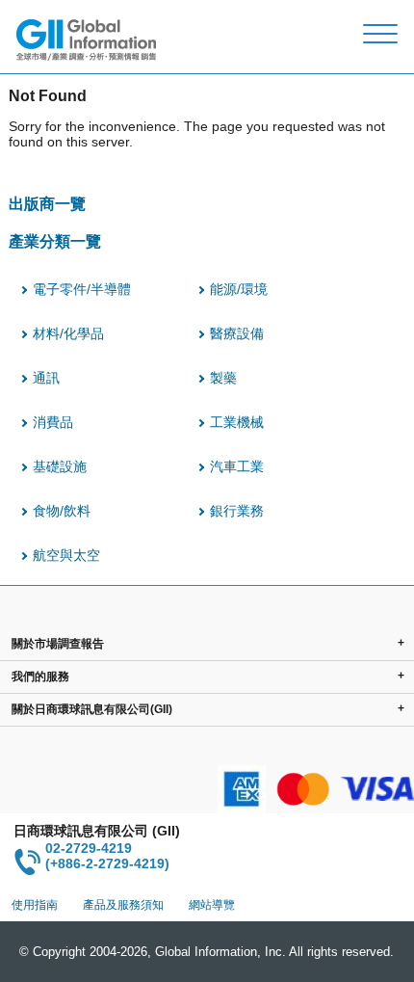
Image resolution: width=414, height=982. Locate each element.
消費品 (53, 422)
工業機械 (237, 422)
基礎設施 (60, 466)
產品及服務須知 (123, 905)
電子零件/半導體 (82, 289)
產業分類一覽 (55, 241)
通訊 (46, 377)
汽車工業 (237, 466)
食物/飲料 (62, 510)
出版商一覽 (47, 203)
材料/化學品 (68, 333)
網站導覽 (212, 905)
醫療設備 (237, 333)
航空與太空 (66, 555)
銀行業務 (237, 510)
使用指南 (35, 905)
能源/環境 (239, 289)
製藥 (223, 377)
